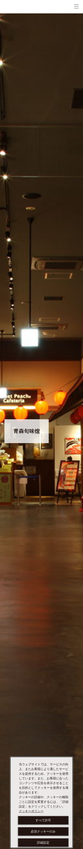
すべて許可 (43, 820)
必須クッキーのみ (43, 831)
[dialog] (41, 802)
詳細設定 (43, 842)
